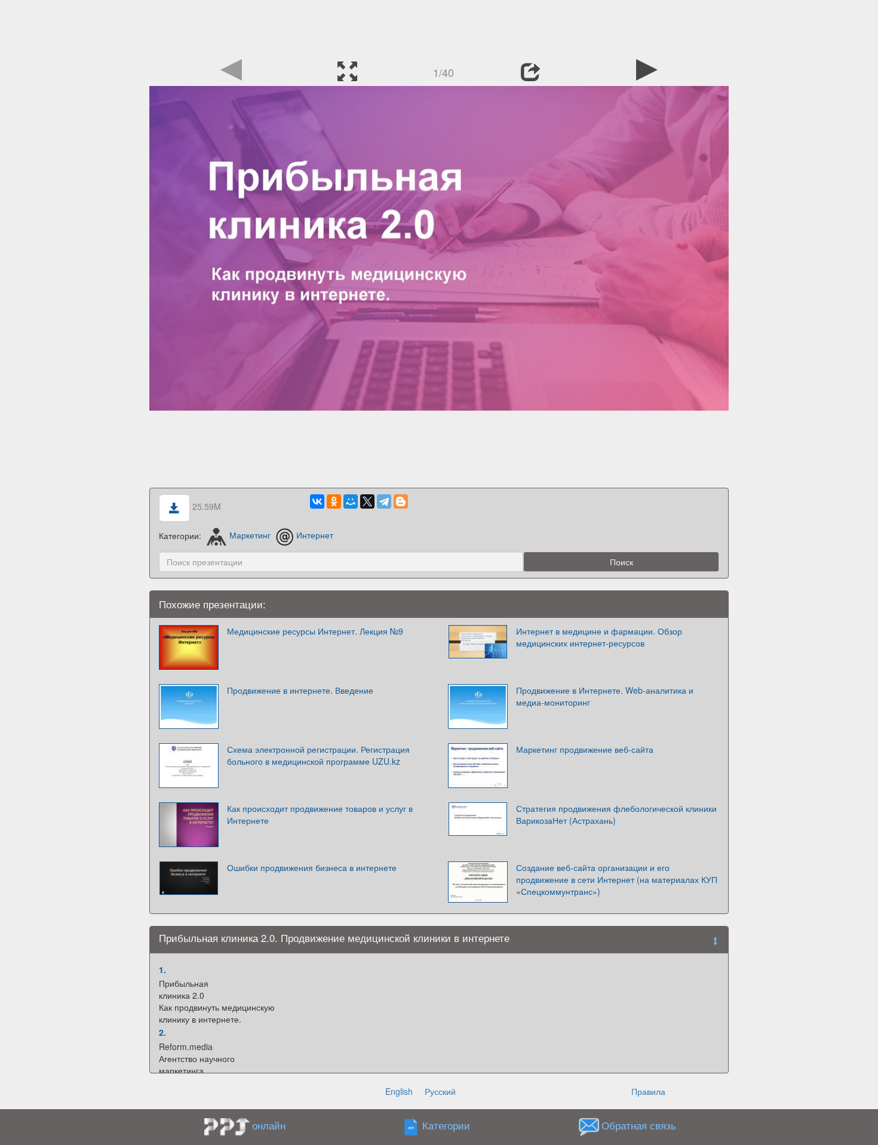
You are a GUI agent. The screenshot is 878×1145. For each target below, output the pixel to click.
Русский (440, 1091)
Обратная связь (638, 1125)
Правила (648, 1091)
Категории (446, 1125)
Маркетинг (250, 535)
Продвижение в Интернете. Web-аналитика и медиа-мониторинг (604, 696)
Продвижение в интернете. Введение (300, 690)
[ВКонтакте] (317, 501)
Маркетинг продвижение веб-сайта (584, 749)
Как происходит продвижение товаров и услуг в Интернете (320, 814)
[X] (367, 501)
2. (162, 1032)
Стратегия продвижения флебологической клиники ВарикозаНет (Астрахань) (616, 814)
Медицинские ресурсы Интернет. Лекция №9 (315, 631)
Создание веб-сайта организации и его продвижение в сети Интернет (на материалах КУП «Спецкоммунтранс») (616, 879)
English (399, 1091)
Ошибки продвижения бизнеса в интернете (312, 867)
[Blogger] (401, 501)
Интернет (314, 535)
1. (162, 969)
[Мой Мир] (350, 501)
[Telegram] (384, 501)
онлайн (268, 1125)
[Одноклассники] (334, 501)
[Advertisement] (439, 27)
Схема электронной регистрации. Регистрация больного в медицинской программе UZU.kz (318, 755)
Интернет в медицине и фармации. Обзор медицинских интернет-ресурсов (599, 637)
